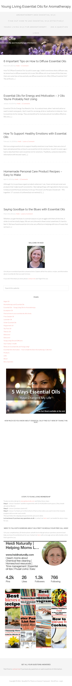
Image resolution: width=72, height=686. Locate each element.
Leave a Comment (28, 141)
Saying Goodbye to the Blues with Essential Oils (34, 209)
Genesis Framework (43, 681)
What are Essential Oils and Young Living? (16, 346)
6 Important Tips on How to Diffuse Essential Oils (35, 61)
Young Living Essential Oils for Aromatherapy (36, 6)
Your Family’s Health (10, 343)
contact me (31, 278)
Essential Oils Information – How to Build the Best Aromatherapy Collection (28, 349)
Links (5, 356)
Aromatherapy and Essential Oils (14, 304)
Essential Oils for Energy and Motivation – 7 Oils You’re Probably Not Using (34, 97)
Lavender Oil (8, 319)
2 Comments (26, 103)
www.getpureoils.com (28, 501)
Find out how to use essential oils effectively (17, 313)
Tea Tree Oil (7, 328)
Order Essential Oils (10, 322)
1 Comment (24, 66)
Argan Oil (6, 301)
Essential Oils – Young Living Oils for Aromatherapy (20, 307)
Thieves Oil (7, 331)
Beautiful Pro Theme (28, 681)
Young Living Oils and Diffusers (13, 340)
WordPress (54, 681)
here (45, 518)
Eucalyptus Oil (8, 310)
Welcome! (7, 334)
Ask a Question (8, 362)
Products (6, 353)
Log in (61, 681)
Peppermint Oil (8, 325)
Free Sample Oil (9, 316)
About (6, 359)
